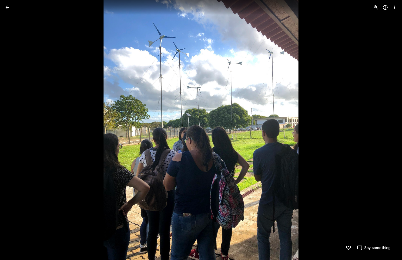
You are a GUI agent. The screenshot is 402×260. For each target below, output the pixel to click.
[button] (13, 130)
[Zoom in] (376, 7)
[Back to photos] (7, 7)
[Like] (348, 248)
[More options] (394, 7)
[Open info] (385, 7)
